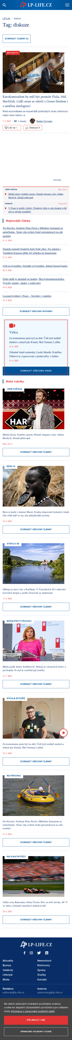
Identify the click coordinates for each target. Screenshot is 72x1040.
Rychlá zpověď (16, 698)
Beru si (11, 466)
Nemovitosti (44, 960)
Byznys (7, 965)
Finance (8, 204)
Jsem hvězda (11, 190)
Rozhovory (43, 965)
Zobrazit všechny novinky (36, 311)
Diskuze (34, 127)
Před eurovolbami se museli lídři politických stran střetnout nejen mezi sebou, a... (35, 113)
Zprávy (41, 970)
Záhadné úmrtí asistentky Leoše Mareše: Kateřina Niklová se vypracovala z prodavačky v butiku (35, 354)
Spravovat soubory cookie (36, 1031)
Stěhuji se (13, 543)
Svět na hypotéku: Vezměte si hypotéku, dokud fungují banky (35, 266)
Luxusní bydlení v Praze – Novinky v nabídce (27, 296)
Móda (6, 979)
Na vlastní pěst (16, 856)
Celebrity (8, 970)
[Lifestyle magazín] (36, 5)
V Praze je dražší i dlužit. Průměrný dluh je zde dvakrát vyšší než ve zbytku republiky (37, 210)
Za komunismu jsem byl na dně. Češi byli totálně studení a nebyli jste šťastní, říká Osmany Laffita (35, 340)
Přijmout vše (36, 1020)
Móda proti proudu (19, 621)
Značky (41, 974)
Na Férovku (14, 775)
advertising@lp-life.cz (49, 992)
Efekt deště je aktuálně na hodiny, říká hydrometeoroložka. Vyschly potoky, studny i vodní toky (34, 281)
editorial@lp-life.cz (13, 992)
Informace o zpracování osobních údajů (33, 1011)
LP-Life (6, 18)
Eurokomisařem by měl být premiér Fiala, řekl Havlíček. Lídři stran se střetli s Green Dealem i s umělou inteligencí (35, 101)
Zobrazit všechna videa (36, 370)
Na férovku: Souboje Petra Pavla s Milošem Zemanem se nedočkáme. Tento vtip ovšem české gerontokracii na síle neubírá (33, 232)
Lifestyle (8, 974)
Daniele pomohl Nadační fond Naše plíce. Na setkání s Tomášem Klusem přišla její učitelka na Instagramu (32, 251)
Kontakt (42, 979)
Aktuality (12, 53)
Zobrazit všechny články (36, 452)
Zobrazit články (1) (16, 38)
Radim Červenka (44, 121)
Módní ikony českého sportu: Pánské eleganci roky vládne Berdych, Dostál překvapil (35, 196)
